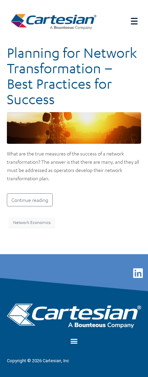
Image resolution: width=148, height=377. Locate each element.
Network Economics (32, 222)
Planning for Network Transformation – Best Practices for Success (72, 75)
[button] (74, 340)
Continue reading (29, 200)
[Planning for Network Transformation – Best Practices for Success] (74, 127)
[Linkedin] (138, 273)
